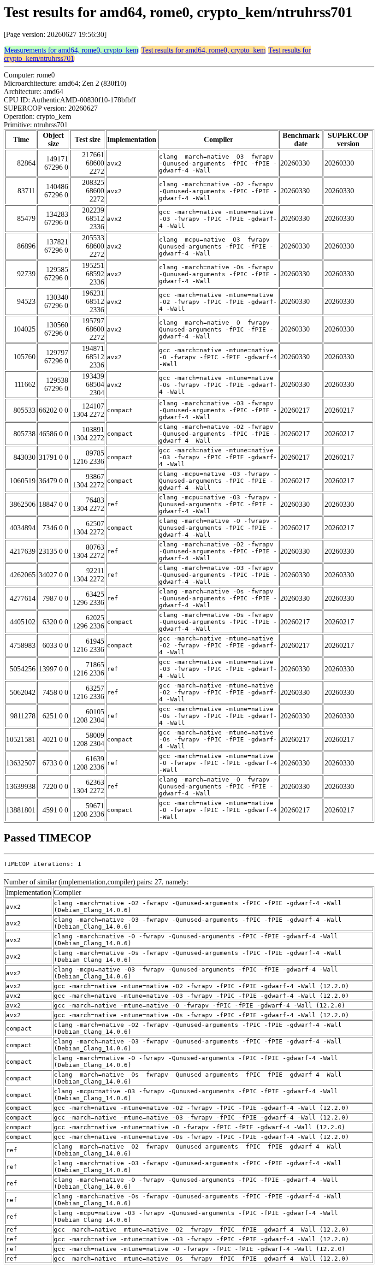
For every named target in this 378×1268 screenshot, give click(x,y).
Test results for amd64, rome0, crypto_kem (203, 50)
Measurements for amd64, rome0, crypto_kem (71, 50)
